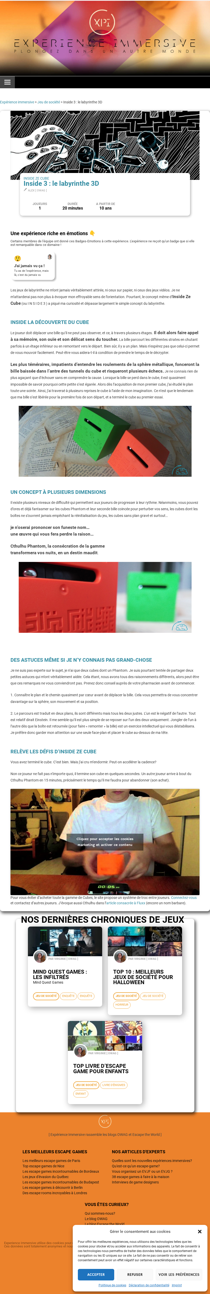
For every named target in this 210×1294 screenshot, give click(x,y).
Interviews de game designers (135, 1182)
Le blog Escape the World (104, 1224)
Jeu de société (48, 102)
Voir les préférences (179, 1274)
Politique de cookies (112, 1285)
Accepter (96, 1274)
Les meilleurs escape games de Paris (51, 1161)
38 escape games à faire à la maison (140, 1177)
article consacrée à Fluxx (125, 903)
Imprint (177, 1285)
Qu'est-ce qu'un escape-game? (136, 1166)
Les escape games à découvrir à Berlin (53, 1188)
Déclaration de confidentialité (149, 1285)
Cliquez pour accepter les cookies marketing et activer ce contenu (105, 842)
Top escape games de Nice (43, 1166)
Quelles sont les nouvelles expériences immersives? (152, 1161)
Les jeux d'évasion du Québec (46, 1177)
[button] (199, 1231)
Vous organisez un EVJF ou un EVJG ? (142, 1171)
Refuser (135, 1274)
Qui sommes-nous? (100, 1213)
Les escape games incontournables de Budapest (61, 1182)
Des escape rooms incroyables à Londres (55, 1193)
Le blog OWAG (96, 1219)
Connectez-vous (184, 898)
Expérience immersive (17, 102)
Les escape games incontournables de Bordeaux (61, 1171)
